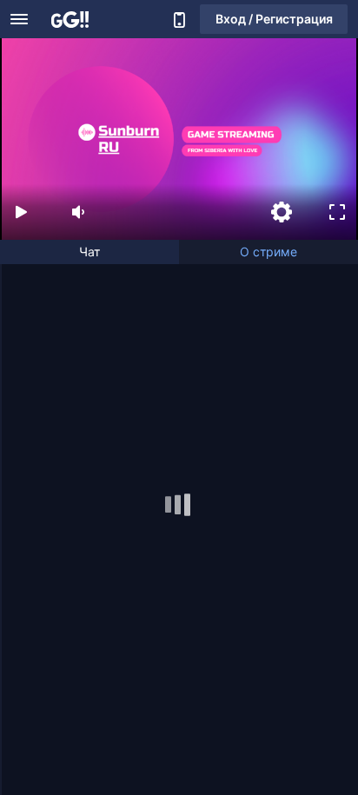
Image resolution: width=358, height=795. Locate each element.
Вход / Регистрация (274, 18)
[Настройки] (281, 212)
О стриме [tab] (268, 251)
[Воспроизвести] (20, 212)
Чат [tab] (89, 251)
